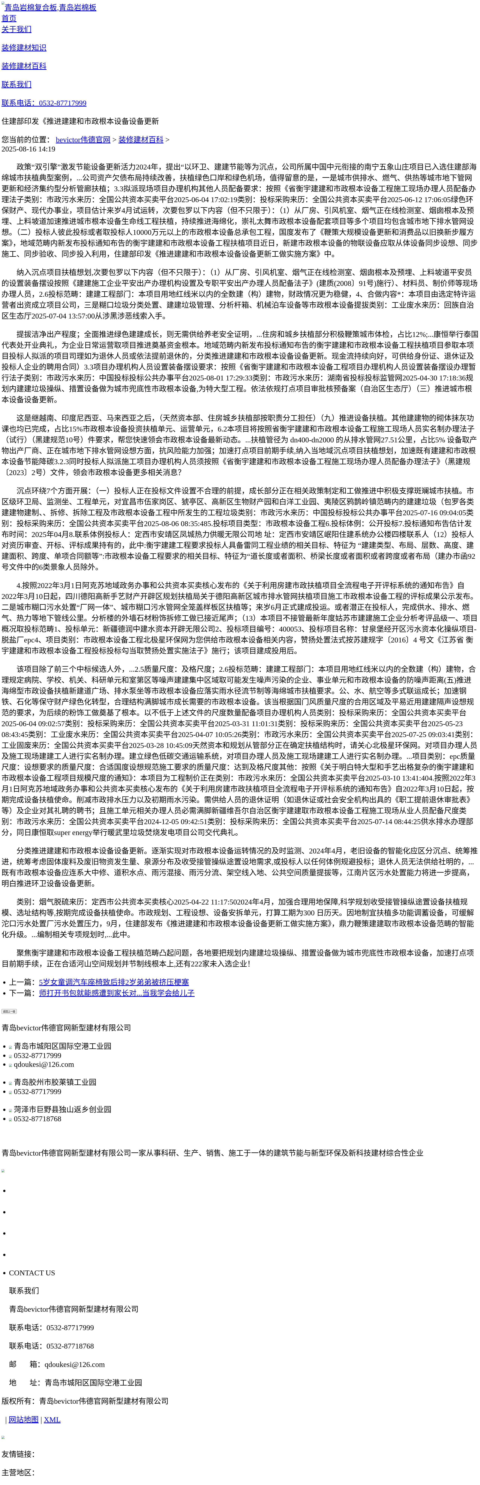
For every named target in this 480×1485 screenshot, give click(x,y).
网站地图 (24, 1419)
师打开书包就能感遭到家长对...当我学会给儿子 (117, 993)
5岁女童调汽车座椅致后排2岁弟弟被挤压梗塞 (114, 982)
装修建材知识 (35, 1211)
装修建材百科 (141, 140)
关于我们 (26, 1190)
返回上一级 (9, 1011)
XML (52, 1419)
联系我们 (26, 1254)
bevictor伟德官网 (83, 140)
